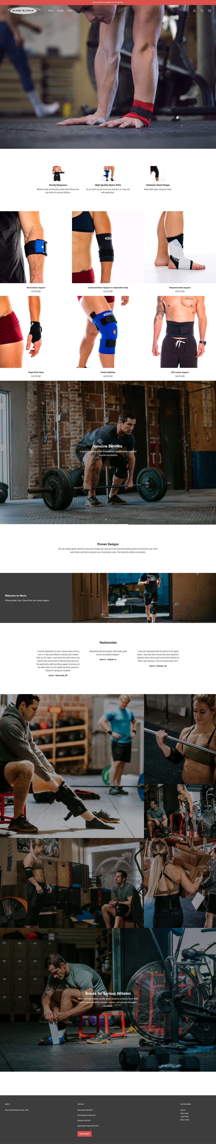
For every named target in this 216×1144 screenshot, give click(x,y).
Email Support (85, 1134)
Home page (184, 1113)
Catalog (60, 10)
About (70, 10)
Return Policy (184, 1120)
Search (182, 1110)
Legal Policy (184, 1117)
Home (50, 10)
